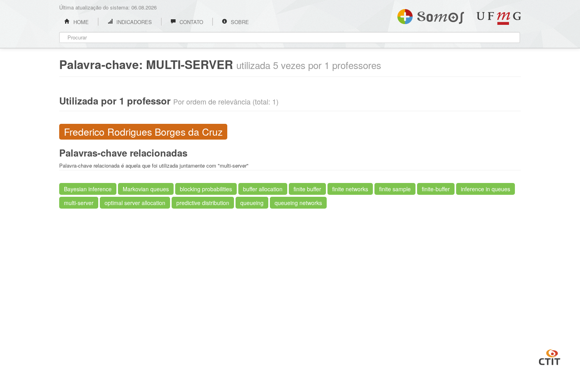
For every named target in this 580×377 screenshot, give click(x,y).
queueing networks (298, 203)
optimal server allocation (135, 203)
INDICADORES (133, 22)
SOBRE (239, 22)
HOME (80, 22)
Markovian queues (146, 189)
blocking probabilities (206, 189)
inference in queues (485, 189)
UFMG (499, 18)
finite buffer (307, 189)
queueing (252, 203)
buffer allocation (263, 189)
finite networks (350, 189)
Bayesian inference (88, 189)
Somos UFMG (431, 15)
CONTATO (190, 22)
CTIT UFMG (549, 356)
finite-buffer (436, 189)
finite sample (395, 189)
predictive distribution (202, 203)
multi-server (79, 203)
